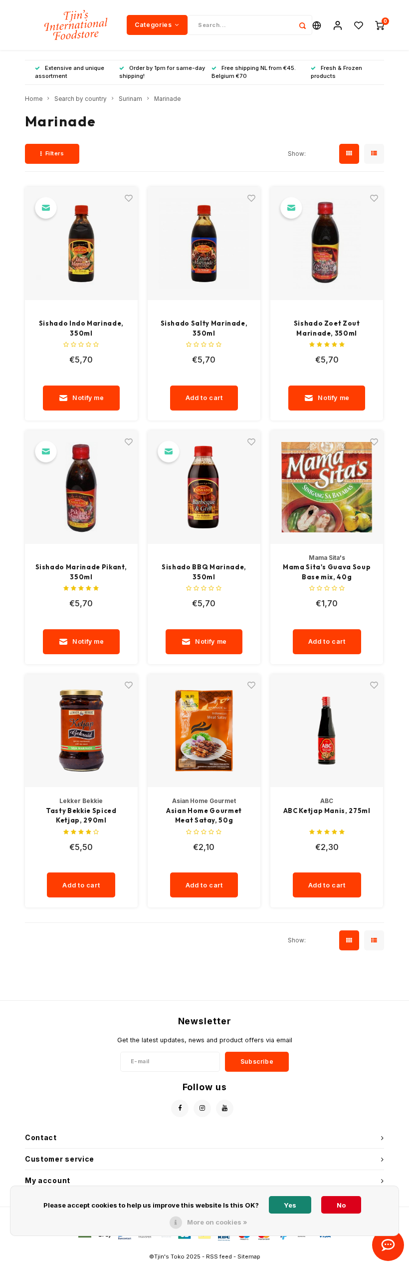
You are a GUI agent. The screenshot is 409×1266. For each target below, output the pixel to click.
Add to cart (204, 398)
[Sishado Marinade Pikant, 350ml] (81, 487)
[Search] (302, 25)
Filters (54, 153)
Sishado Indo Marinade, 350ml (81, 328)
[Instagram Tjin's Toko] (202, 1108)
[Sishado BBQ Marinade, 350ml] (204, 487)
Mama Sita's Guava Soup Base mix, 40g (327, 572)
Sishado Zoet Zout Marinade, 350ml (327, 328)
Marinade (167, 98)
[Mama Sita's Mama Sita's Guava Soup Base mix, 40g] (327, 487)
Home (33, 98)
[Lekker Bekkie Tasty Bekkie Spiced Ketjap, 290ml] (81, 731)
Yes (290, 1205)
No (341, 1205)
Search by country (80, 98)
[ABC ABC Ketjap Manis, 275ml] (327, 731)
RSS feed (219, 1256)
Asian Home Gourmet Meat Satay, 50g (204, 816)
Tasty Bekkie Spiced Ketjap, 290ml (81, 816)
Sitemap (248, 1256)
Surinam (130, 98)
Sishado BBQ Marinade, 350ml (204, 572)
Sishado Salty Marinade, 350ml (204, 328)
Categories (153, 24)
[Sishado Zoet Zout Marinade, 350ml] (327, 243)
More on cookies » (217, 1222)
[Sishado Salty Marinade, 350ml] (204, 243)
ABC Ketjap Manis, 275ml (327, 811)
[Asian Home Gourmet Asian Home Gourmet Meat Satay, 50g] (204, 731)
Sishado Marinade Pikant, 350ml (81, 572)
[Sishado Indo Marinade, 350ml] (81, 243)
